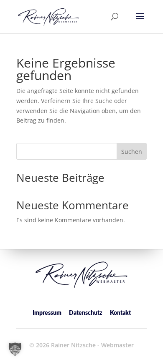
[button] (140, 21)
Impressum (47, 313)
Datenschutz (85, 313)
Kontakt (120, 313)
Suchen (131, 152)
